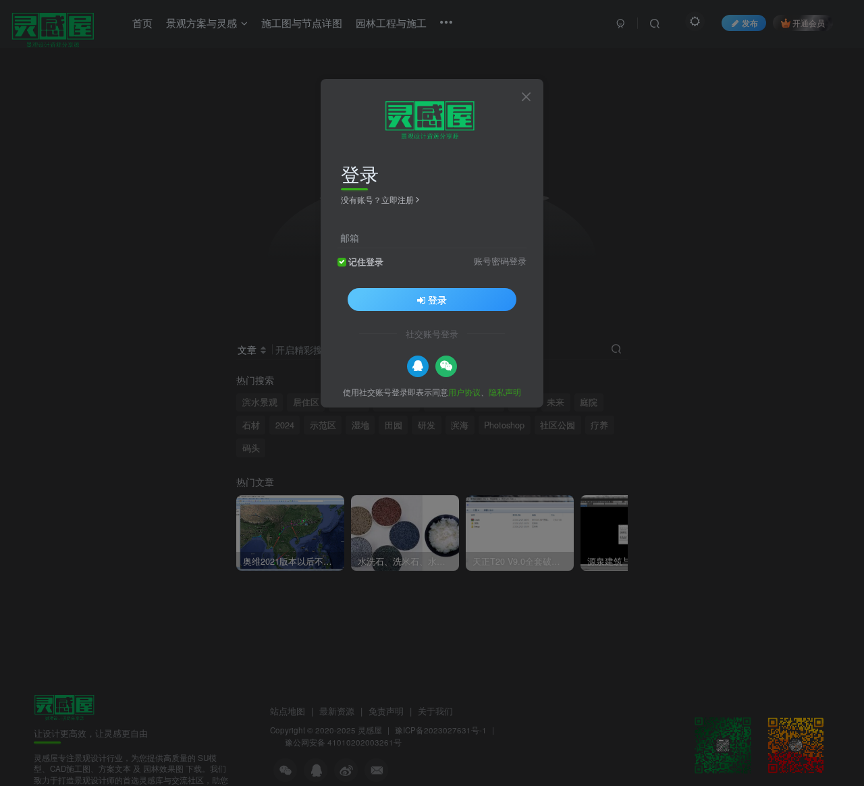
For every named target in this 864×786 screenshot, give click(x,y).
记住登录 (365, 261)
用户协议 (464, 391)
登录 (437, 299)
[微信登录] (446, 365)
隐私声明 (505, 391)
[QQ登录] (418, 365)
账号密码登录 (500, 260)
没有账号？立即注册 (377, 199)
